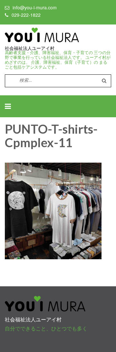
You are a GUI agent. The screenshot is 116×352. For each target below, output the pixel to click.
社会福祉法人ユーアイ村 (29, 48)
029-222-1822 (26, 15)
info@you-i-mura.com (35, 7)
